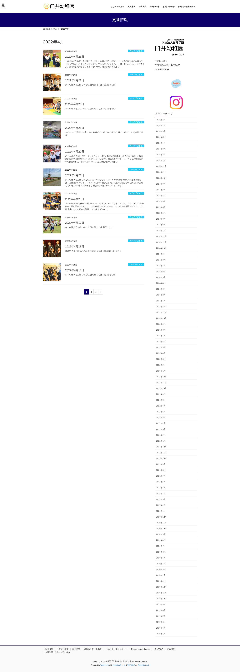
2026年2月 (161, 154)
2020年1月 (161, 581)
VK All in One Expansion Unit (138, 665)
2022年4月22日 (74, 151)
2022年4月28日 (74, 56)
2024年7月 (161, 266)
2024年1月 (161, 301)
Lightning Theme (119, 665)
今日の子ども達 (136, 51)
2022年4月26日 (74, 104)
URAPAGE (158, 649)
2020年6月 (161, 552)
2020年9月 (161, 534)
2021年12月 (161, 447)
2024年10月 (161, 248)
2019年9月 (161, 604)
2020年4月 (161, 563)
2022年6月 (161, 412)
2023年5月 (161, 347)
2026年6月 (161, 131)
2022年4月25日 (74, 127)
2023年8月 (161, 330)
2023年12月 (161, 306)
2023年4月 (161, 353)
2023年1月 (161, 371)
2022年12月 (161, 377)
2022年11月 (161, 382)
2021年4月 (161, 493)
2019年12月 (161, 587)
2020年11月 (161, 523)
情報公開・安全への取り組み (57, 652)
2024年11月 (161, 242)
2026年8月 (161, 120)
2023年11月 (161, 312)
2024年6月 (161, 271)
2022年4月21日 (74, 175)
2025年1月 (161, 230)
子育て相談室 (62, 649)
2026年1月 (161, 160)
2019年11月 (161, 593)
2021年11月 (161, 452)
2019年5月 (161, 628)
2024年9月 (161, 254)
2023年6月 (161, 341)
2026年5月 (161, 137)
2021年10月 (161, 458)
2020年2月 (161, 575)
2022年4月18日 (74, 246)
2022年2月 (161, 435)
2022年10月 (161, 388)
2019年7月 (161, 616)
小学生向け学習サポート (116, 649)
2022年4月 (161, 423)
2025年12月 (161, 166)
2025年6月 (161, 201)
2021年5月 (161, 488)
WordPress (104, 665)
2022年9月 (161, 394)
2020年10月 (161, 528)
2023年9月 (161, 324)
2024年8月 (161, 260)
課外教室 (76, 649)
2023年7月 (161, 336)
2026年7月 (161, 125)
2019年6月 (161, 622)
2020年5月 (161, 558)
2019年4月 (161, 634)
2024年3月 (161, 289)
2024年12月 (161, 236)
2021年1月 (161, 511)
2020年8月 (161, 540)
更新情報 (171, 649)
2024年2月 (161, 295)
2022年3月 (161, 429)
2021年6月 (161, 482)
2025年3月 (161, 219)
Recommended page (140, 649)
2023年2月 (161, 365)
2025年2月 (161, 225)
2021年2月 (161, 505)
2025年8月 (161, 190)
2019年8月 (161, 610)
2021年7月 (161, 476)
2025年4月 (161, 213)
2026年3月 (161, 149)
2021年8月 (161, 470)
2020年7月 (161, 546)
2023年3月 (161, 359)
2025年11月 (161, 172)
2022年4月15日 (74, 270)
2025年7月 (161, 195)
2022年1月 (161, 441)
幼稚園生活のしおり (93, 649)
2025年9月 (161, 184)
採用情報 (49, 649)
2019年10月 (161, 598)
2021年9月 (161, 464)
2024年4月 (161, 283)
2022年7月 (161, 406)
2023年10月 (161, 318)
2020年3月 (161, 569)
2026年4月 (161, 143)
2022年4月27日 (74, 80)
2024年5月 (161, 277)
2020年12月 (161, 517)
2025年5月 (161, 207)
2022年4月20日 (74, 199)
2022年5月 (161, 417)
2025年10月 (161, 178)
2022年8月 (161, 400)
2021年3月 (161, 499)
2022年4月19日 (74, 222)
